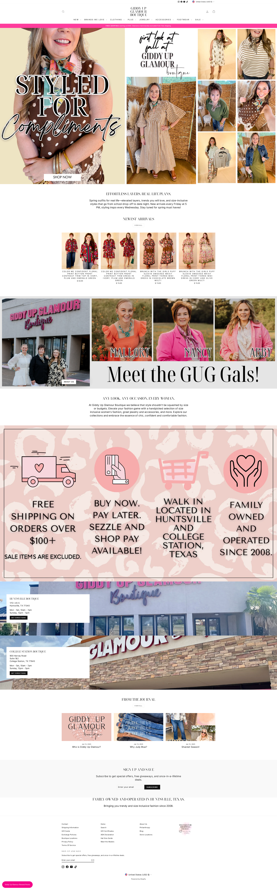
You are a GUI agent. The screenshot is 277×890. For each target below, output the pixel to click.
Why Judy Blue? (138, 747)
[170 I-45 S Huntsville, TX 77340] (138, 608)
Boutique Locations (69, 838)
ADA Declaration (107, 835)
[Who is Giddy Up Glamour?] (86, 727)
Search (103, 827)
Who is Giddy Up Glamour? (86, 747)
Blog (141, 831)
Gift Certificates (107, 831)
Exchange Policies (69, 835)
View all (138, 225)
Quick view (80, 267)
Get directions (18, 617)
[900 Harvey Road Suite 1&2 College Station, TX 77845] (138, 663)
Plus (131, 20)
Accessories (164, 20)
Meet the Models (107, 842)
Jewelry (145, 20)
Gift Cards (66, 831)
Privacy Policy (67, 842)
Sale (198, 20)
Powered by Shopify (138, 879)
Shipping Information (70, 827)
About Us (143, 824)
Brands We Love (94, 20)
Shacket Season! (191, 747)
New (77, 20)
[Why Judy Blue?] (138, 727)
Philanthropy (145, 827)
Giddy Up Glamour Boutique (138, 11)
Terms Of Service (69, 845)
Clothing (116, 20)
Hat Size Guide (107, 838)
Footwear (183, 20)
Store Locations (146, 835)
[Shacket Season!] (190, 727)
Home (103, 824)
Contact (65, 824)
